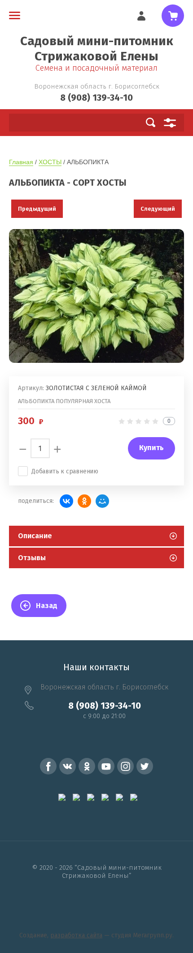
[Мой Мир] (102, 501)
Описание (35, 536)
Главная (21, 162)
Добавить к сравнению (64, 471)
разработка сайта (76, 935)
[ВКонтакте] (66, 501)
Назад (46, 605)
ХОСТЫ (50, 162)
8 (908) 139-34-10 (96, 97)
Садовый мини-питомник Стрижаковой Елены (96, 49)
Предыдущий (37, 208)
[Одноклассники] (84, 501)
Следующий (157, 208)
